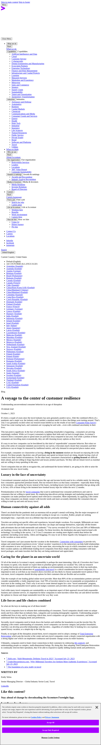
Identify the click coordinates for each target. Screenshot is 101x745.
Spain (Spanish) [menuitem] (12, 373)
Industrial (15, 126)
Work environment (19, 214)
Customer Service (19, 59)
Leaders (15, 165)
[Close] (97, 707)
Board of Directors (19, 189)
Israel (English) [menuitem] (12, 323)
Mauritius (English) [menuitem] (14, 337)
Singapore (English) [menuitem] (14, 366)
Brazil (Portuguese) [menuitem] (14, 276)
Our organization (13, 160)
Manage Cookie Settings (50, 738)
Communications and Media (23, 114)
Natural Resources (19, 133)
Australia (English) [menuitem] (14, 268)
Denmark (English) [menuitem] (14, 302)
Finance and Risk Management (24, 71)
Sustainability (17, 92)
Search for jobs (18, 202)
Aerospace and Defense (21, 102)
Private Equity (17, 137)
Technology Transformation (23, 97)
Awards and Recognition (22, 177)
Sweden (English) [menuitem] (13, 375)
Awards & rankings (14, 175)
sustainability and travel (44, 569)
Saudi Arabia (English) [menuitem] (15, 363)
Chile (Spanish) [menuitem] (12, 285)
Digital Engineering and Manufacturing (28, 63)
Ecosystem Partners (20, 66)
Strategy (15, 87)
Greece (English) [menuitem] (13, 311)
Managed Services (19, 78)
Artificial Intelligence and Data (24, 54)
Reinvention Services (20, 162)
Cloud (14, 56)
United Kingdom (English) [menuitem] (17, 385)
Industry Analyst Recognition (24, 179)
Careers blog (17, 217)
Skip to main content (9, 2)
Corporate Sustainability (22, 172)
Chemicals (16, 111)
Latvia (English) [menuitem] (13, 330)
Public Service (18, 135)
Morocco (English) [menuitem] (14, 342)
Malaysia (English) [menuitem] (14, 335)
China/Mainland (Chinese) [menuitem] (17, 290)
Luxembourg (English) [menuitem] (15, 333)
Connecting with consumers (71, 542)
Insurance (16, 128)
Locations (16, 167)
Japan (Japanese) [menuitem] (13, 328)
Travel (14, 144)
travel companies (33, 492)
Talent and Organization (22, 94)
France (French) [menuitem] (13, 306)
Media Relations (18, 184)
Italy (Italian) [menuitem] (11, 325)
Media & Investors (14, 182)
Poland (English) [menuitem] (13, 354)
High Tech (16, 123)
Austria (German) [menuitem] (13, 271)
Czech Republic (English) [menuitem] (17, 299)
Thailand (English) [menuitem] (14, 380)
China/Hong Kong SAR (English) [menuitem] (20, 287)
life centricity (79, 643)
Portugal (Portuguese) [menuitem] (15, 359)
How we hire (12, 220)
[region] (50, 724)
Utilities (15, 147)
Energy (15, 118)
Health (14, 121)
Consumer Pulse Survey (86, 423)
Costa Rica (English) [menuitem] (15, 297)
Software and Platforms (21, 142)
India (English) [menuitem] (12, 316)
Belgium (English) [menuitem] (14, 273)
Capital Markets (18, 109)
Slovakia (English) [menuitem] (14, 368)
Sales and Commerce (20, 85)
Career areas (17, 205)
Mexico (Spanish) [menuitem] (13, 340)
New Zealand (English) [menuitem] (16, 347)
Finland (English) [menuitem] (13, 304)
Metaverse (16, 82)
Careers (9, 234)
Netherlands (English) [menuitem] (15, 344)
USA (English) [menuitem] (12, 387)
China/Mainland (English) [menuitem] (17, 292)
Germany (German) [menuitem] (14, 309)
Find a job (11, 200)
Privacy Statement (52, 717)
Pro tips (15, 227)
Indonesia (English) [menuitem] (14, 318)
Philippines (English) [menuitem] (15, 351)
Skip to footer (24, 2)
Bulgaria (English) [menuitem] (14, 278)
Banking (15, 107)
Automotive (16, 104)
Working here (17, 210)
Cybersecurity (17, 61)
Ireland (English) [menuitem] (13, 321)
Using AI (15, 222)
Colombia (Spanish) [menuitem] (14, 295)
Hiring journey (18, 224)
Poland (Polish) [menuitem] (12, 356)
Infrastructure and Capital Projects (26, 73)
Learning (15, 75)
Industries (11, 99)
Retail (14, 140)
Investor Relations (19, 187)
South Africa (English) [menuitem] (15, 370)
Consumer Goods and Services (24, 116)
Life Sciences (17, 130)
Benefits (15, 212)
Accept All (50, 723)
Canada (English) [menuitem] (13, 280)
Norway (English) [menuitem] (13, 349)
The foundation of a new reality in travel (23, 667)
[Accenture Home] (3, 10)
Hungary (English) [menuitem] (14, 314)
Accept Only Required (50, 730)
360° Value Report (19, 169)
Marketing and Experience (23, 80)
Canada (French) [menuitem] (13, 283)
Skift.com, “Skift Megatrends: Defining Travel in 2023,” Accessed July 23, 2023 (40, 659)
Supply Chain (17, 90)
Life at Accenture (13, 207)
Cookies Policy (36, 717)
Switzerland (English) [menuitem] (15, 378)
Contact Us (11, 231)
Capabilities (11, 52)
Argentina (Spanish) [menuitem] (14, 266)
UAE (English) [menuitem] (12, 382)
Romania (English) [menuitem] (14, 361)
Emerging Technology (21, 68)
